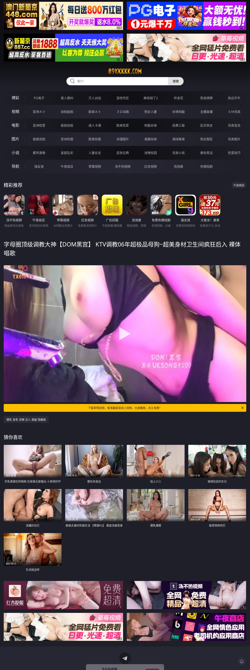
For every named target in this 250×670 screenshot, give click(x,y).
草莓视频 (94, 166)
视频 (15, 111)
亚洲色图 (67, 139)
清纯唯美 (178, 139)
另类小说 (178, 153)
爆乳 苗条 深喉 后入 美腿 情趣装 (26, 419)
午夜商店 (67, 166)
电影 (15, 125)
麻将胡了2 (151, 98)
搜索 (176, 81)
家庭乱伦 (67, 153)
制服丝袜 (150, 125)
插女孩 (39, 166)
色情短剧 (206, 166)
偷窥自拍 (39, 139)
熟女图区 (206, 139)
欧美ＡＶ (94, 112)
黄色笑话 (206, 153)
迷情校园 (150, 153)
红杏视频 (150, 166)
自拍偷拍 (67, 112)
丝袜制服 (178, 112)
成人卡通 (94, 125)
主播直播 (206, 112)
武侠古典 (122, 153)
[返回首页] (241, 661)
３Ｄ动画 (122, 112)
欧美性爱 (122, 125)
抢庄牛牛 (234, 98)
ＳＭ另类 (234, 112)
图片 (15, 139)
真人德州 (67, 98)
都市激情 (39, 153)
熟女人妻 (150, 112)
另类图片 (234, 139)
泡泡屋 (178, 166)
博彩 (15, 98)
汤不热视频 (122, 166)
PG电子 (39, 98)
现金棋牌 (206, 98)
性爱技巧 (234, 153)
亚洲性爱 (39, 125)
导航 (15, 166)
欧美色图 (94, 139)
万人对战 (94, 98)
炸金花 (178, 98)
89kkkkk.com (125, 71)
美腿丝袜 (150, 139)
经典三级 (178, 125)
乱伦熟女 (206, 125)
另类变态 (234, 125)
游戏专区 (122, 98)
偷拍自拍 (67, 125)
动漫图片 (122, 139)
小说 (15, 152)
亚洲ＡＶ (39, 112)
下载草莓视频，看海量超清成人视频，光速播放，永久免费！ (125, 408)
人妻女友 (94, 153)
